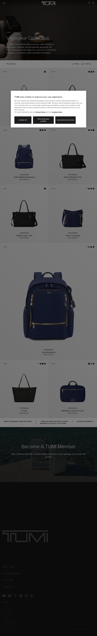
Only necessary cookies (43, 120)
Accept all (23, 120)
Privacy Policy (40, 112)
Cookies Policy (57, 112)
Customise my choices (65, 120)
